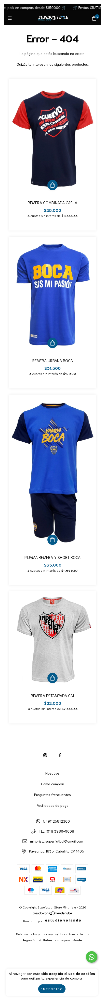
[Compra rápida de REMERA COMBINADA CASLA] (52, 185)
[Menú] (11, 18)
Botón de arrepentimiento (62, 940)
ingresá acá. (32, 940)
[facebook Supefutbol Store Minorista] (60, 755)
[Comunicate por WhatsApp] (91, 957)
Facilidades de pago (53, 805)
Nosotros (52, 773)
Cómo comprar (52, 783)
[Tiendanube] (52, 914)
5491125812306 (56, 821)
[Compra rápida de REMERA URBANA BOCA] (52, 343)
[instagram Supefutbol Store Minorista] (45, 755)
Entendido (52, 989)
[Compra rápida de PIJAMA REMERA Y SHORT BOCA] (52, 540)
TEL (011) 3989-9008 (56, 831)
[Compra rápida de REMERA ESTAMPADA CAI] (52, 678)
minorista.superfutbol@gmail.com (56, 841)
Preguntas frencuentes (52, 794)
